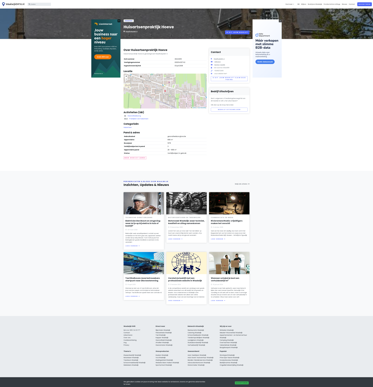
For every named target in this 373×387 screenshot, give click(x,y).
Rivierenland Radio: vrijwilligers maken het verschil (226, 222)
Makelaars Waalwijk (131, 365)
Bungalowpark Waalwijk (229, 347)
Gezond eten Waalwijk (164, 345)
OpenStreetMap (202, 107)
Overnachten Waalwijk (228, 342)
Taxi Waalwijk (161, 335)
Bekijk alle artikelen (241, 184)
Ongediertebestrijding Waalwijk (231, 365)
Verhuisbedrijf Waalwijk (196, 345)
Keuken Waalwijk (162, 355)
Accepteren (242, 383)
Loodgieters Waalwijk (196, 340)
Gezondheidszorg (134, 116)
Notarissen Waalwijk (131, 357)
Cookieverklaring (130, 340)
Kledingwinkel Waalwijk (164, 360)
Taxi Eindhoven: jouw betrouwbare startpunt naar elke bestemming (142, 279)
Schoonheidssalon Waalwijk (198, 335)
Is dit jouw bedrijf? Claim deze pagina (229, 78)
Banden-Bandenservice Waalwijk (200, 360)
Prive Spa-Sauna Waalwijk (229, 357)
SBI (298, 4)
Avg (125, 342)
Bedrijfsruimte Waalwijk (228, 362)
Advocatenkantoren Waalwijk (199, 362)
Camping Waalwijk (227, 340)
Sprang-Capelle (219, 65)
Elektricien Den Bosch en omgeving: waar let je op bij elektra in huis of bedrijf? (143, 223)
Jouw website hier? (220, 74)
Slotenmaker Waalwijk (196, 365)
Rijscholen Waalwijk (163, 330)
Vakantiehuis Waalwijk (228, 345)
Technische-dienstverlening (139, 217)
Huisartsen (128, 21)
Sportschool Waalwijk (164, 365)
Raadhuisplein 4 (131, 31)
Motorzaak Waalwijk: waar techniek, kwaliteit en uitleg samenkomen (186, 222)
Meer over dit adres (135, 158)
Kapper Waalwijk (162, 337)
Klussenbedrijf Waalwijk (132, 355)
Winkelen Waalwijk (227, 330)
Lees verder (131, 246)
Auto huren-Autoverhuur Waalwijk (201, 357)
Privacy (126, 345)
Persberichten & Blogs (332, 4)
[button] (165, 91)
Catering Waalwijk (194, 333)
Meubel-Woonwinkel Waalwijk (231, 333)
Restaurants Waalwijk (196, 330)
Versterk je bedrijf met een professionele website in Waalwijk (185, 279)
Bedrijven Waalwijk (315, 4)
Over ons (127, 337)
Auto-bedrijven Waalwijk (197, 355)
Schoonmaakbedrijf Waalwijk (135, 362)
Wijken (303, 4)
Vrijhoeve (217, 62)
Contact (352, 4)
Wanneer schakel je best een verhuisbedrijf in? (225, 279)
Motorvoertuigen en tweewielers (184, 217)
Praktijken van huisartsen (138, 119)
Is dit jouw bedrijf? (237, 32)
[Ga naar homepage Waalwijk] (12, 4)
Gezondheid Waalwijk (164, 340)
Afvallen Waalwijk (162, 342)
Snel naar (289, 4)
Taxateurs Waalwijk (131, 360)
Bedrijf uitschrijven (229, 109)
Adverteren (365, 4)
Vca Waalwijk (161, 357)
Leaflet (194, 107)
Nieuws (344, 4)
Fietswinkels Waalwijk (164, 333)
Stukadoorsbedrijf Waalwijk (198, 342)
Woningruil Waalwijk (227, 355)
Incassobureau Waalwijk (229, 360)
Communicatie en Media (222, 217)
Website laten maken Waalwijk (167, 362)
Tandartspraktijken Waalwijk (198, 337)
